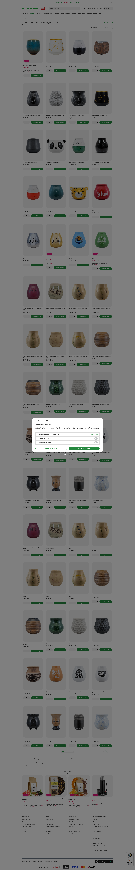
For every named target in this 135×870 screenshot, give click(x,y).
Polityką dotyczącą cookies (71, 426)
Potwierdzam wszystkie (84, 448)
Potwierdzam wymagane (51, 448)
